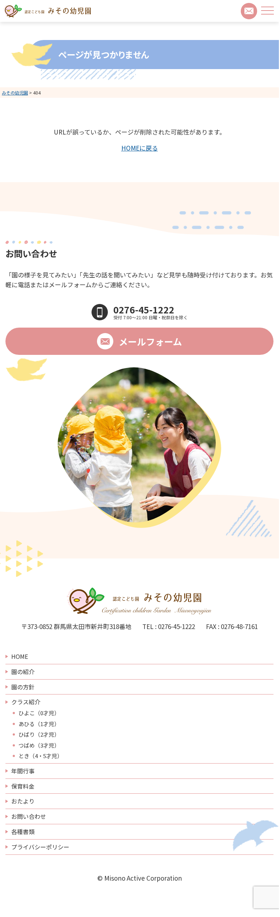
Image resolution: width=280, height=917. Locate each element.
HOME (19, 656)
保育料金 (23, 786)
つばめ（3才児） (39, 745)
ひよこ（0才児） (39, 713)
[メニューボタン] (267, 10)
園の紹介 (23, 671)
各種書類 (23, 831)
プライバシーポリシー (40, 846)
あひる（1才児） (39, 724)
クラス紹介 (25, 701)
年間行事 (23, 770)
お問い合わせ (28, 816)
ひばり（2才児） (39, 734)
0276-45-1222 (176, 626)
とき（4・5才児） (40, 756)
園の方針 (23, 686)
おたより (23, 801)
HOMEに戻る (139, 147)
